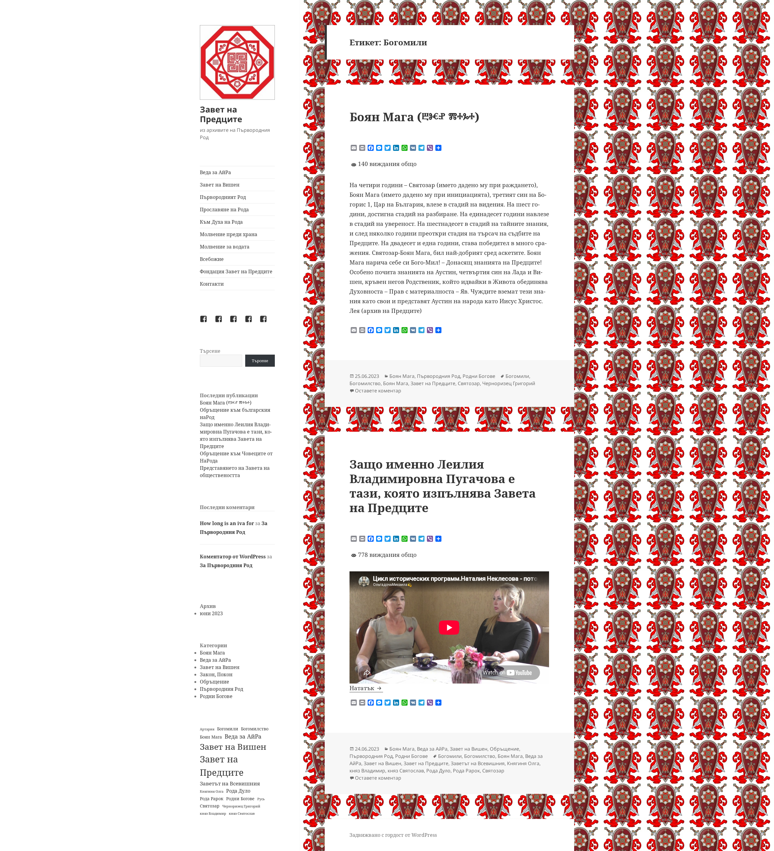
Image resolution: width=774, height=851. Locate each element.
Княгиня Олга (211, 791)
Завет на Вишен (219, 184)
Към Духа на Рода (221, 222)
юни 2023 (211, 613)
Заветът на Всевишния (230, 783)
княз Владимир (213, 813)
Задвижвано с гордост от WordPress (393, 835)
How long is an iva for (227, 523)
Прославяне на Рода (224, 209)
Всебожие (212, 259)
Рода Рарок (211, 798)
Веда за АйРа (215, 172)
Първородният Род (223, 197)
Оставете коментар (378, 390)
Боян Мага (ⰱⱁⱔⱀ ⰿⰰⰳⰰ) (226, 402)
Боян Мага (212, 652)
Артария (207, 729)
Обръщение (214, 681)
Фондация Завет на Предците (236, 271)
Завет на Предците (221, 114)
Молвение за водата (224, 246)
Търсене (210, 351)
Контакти (212, 284)
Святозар (210, 806)
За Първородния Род (226, 565)
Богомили (227, 729)
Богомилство (254, 729)
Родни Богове (216, 696)
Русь (261, 799)
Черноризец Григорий (241, 806)
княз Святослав (242, 813)
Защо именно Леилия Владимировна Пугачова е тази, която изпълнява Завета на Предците (443, 485)
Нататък (366, 688)
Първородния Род (221, 689)
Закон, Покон (216, 674)
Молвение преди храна (228, 234)
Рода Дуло (238, 791)
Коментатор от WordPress (233, 556)
